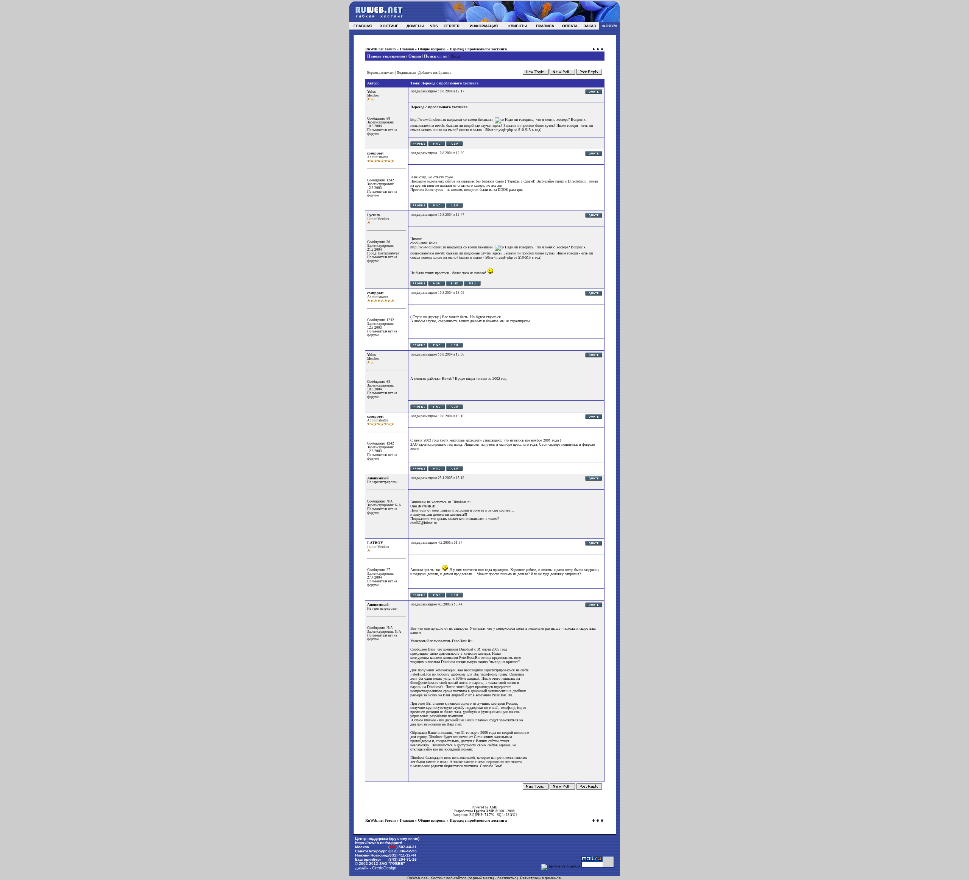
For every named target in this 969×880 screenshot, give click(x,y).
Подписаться (406, 73)
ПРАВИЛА (545, 26)
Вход (455, 56)
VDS (434, 26)
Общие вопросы (432, 49)
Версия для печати (380, 73)
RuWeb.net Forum (380, 49)
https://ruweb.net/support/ (378, 843)
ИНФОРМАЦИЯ (484, 26)
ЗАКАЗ (590, 26)
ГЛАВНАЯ (363, 26)
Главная (407, 49)
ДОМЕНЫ (415, 26)
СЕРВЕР (452, 26)
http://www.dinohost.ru (428, 119)
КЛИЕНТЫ (517, 26)
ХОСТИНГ (389, 26)
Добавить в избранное (434, 73)
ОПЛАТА (570, 26)
